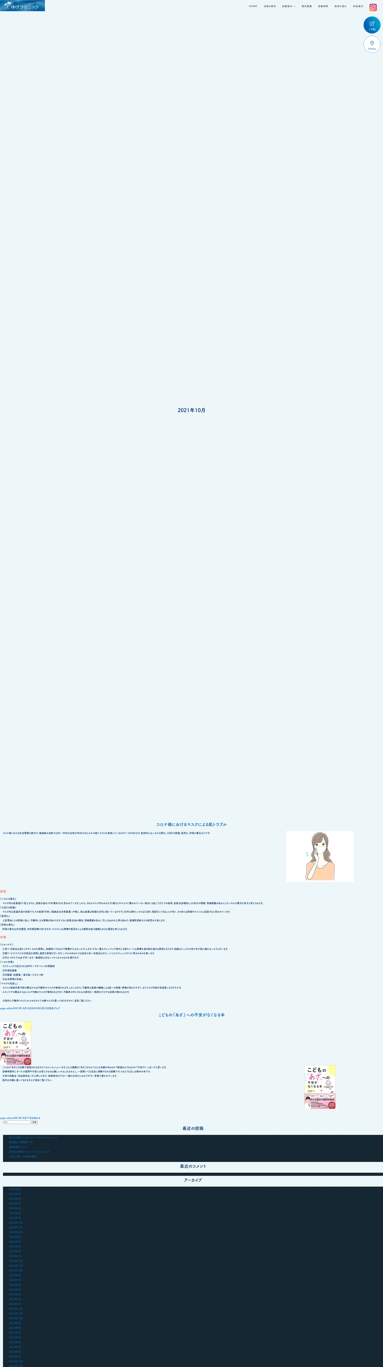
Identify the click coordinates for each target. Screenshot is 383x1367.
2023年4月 (15, 1342)
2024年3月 (15, 1299)
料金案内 (358, 6)
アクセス (372, 49)
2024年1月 (15, 1304)
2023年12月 (16, 1309)
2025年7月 (15, 1242)
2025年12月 (16, 1222)
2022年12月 (16, 1361)
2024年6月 (15, 1285)
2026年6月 (15, 1198)
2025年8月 (15, 1237)
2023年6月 (15, 1332)
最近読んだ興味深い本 (20, 1142)
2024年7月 (15, 1280)
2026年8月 (15, 1189)
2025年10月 (16, 1232)
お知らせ (36, 1118)
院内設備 (307, 6)
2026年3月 (15, 1208)
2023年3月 (15, 1347)
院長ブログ (54, 1008)
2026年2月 (15, 1213)
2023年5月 (15, 1337)
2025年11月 (16, 1227)
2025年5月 (15, 1251)
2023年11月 (16, 1313)
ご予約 (372, 29)
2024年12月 (16, 1261)
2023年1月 (15, 1356)
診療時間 (323, 6)
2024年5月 (15, 1289)
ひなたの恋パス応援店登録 (22, 1156)
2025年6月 (15, 1246)
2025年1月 (15, 1256)
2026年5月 (15, 1203)
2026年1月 (15, 1218)
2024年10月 (16, 1270)
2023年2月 (15, 1352)
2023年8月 (15, 1328)
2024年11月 (16, 1265)
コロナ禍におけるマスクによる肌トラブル (191, 824)
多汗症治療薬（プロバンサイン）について (29, 1152)
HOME (253, 6)
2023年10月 (16, 1318)
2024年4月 (15, 1294)
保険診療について (18, 1147)
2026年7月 (15, 1194)
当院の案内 (270, 6)
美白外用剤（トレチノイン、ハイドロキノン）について (33, 1137)
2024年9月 (15, 1275)
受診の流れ (341, 6)
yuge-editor (6, 1008)
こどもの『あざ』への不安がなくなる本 (191, 1015)
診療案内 (287, 6)
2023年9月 (15, 1323)
